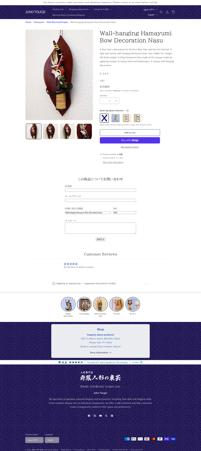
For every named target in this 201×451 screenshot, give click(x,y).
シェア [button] (106, 73)
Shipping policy (104, 449)
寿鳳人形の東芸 (37, 450)
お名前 (68, 186)
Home (29, 22)
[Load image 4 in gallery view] (84, 131)
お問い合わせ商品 (74, 208)
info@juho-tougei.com (105, 386)
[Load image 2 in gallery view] (50, 131)
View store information (113, 162)
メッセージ (70, 220)
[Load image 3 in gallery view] (67, 131)
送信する (100, 239)
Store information (99, 352)
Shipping (116, 90)
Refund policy (66, 449)
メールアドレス (73, 196)
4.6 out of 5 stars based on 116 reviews (107, 362)
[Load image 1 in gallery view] (33, 131)
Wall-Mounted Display (58, 22)
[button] (59, 9)
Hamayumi (39, 22)
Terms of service (136, 449)
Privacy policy (78, 449)
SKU (115, 208)
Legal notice (91, 449)
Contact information (120, 449)
